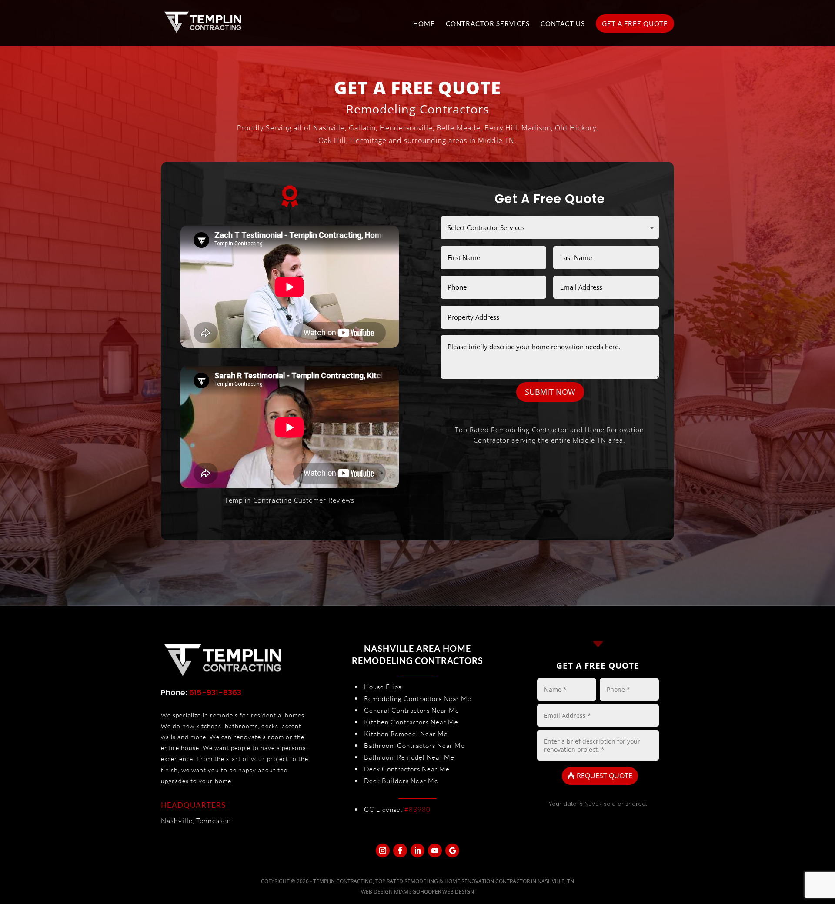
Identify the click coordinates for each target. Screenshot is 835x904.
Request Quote (604, 776)
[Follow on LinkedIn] (417, 850)
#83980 (417, 809)
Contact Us (563, 23)
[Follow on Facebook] (400, 850)
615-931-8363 (215, 692)
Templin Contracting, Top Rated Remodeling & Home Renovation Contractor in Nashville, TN (443, 881)
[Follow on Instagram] (383, 850)
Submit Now (550, 392)
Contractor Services (488, 23)
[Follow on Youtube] (435, 850)
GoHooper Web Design (443, 891)
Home (424, 23)
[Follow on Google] (452, 850)
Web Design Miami (385, 891)
